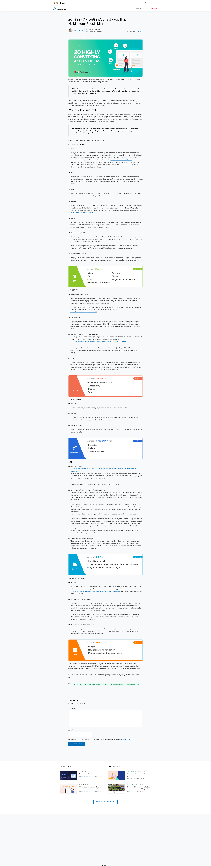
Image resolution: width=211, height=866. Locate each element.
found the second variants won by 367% (83, 312)
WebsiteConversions (133, 684)
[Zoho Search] (146, 3)
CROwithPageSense (117, 684)
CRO (106, 684)
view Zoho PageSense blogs (105, 801)
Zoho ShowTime (131, 771)
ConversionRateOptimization (92, 684)
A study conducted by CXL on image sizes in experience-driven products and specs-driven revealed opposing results (103, 470)
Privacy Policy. (125, 739)
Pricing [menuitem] (146, 9)
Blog (62, 3)
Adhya (131, 791)
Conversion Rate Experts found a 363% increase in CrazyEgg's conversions (95, 591)
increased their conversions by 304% (82, 213)
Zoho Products (154, 3)
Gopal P (131, 778)
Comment (71, 708)
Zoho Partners (131, 785)
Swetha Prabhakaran (86, 776)
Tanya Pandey (78, 30)
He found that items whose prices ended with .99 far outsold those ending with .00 (98, 341)
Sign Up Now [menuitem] (154, 8)
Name (70, 730)
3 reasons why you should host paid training (137, 775)
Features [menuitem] (139, 9)
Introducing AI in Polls (86, 774)
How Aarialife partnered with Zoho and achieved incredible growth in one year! (139, 788)
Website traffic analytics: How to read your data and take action (90, 788)
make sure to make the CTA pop (121, 160)
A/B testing (77, 684)
